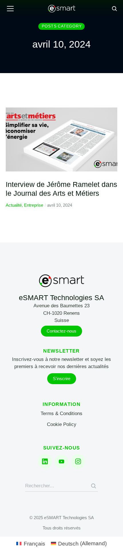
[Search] (93, 486)
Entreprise (33, 205)
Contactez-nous (61, 331)
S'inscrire (61, 378)
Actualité (14, 205)
